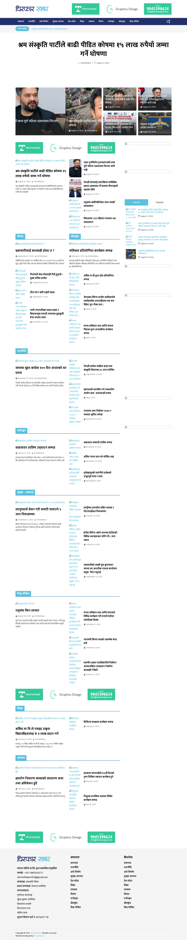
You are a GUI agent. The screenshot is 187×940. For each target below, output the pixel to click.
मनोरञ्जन (111, 21)
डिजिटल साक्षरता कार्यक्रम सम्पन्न (98, 722)
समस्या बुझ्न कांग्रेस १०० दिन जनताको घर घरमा (40, 370)
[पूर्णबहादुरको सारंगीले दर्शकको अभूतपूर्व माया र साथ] (75, 477)
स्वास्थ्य (91, 21)
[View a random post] (168, 21)
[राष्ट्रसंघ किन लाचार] (40, 604)
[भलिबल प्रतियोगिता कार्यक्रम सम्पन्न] (94, 244)
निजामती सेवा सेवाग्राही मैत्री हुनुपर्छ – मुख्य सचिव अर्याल (46, 276)
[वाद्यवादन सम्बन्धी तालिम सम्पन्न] (75, 444)
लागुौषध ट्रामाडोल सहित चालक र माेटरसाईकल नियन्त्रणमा (99, 509)
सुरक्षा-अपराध (58, 21)
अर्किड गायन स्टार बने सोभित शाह (99, 457)
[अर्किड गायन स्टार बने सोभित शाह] (75, 459)
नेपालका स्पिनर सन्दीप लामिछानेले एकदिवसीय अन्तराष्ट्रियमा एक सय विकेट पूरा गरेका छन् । (99, 301)
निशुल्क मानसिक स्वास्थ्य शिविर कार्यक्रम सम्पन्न (98, 798)
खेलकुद (122, 21)
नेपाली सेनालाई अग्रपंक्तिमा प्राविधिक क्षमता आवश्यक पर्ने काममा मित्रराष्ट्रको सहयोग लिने (65, 29)
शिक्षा (82, 21)
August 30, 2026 (147, 230)
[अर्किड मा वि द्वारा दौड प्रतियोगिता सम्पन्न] (75, 279)
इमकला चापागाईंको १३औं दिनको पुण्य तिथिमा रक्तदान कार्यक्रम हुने (99, 775)
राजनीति (31, 21)
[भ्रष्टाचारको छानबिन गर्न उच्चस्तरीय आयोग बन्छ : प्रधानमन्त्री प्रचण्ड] (75, 393)
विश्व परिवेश (134, 21)
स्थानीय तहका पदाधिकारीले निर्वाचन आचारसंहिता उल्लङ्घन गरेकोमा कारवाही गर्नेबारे (100, 666)
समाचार (21, 21)
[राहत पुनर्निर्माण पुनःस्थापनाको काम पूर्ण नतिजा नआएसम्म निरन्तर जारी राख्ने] (75, 168)
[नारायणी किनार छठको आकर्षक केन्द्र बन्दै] (75, 643)
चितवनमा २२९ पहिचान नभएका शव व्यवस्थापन (100, 220)
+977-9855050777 (34, 873)
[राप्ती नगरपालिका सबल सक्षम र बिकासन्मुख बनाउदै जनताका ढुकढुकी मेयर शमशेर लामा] (21, 316)
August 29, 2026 (147, 257)
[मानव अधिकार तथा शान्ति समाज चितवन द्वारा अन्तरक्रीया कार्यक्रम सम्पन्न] (75, 331)
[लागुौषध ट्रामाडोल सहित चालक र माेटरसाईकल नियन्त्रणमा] (75, 512)
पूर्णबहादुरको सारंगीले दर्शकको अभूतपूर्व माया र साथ (97, 474)
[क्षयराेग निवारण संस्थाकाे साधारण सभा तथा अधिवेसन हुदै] (40, 769)
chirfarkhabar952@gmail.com (32, 877)
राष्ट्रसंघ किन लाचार (27, 610)
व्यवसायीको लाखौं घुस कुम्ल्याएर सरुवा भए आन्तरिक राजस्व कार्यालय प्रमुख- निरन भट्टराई (100, 568)
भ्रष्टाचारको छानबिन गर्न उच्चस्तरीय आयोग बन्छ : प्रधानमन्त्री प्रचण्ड (99, 391)
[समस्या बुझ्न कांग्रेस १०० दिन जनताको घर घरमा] (40, 361)
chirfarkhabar (42, 130)
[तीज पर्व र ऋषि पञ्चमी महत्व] (21, 294)
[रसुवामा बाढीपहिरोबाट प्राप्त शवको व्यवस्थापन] (75, 206)
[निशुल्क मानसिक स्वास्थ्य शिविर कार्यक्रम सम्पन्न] (75, 800)
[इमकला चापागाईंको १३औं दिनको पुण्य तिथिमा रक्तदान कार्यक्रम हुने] (75, 777)
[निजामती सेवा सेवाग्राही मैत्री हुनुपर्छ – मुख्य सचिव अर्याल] (21, 278)
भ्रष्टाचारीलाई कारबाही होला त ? (34, 250)
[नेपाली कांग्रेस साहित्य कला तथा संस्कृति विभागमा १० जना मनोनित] (75, 370)
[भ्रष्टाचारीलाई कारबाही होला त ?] (40, 244)
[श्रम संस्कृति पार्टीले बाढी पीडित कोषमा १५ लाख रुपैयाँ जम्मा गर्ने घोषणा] (58, 89)
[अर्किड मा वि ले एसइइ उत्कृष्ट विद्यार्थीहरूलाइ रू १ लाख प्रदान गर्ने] (40, 720)
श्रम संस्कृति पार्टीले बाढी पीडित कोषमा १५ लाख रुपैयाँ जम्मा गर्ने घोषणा (93, 49)
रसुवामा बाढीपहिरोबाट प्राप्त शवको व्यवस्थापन (152, 126)
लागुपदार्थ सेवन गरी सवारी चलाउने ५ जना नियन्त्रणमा (38, 512)
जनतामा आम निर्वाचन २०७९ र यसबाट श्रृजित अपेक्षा (97, 413)
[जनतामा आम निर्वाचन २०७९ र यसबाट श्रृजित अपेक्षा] (75, 415)
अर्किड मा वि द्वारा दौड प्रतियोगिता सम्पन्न (99, 277)
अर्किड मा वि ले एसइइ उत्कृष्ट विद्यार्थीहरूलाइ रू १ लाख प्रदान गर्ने (36, 731)
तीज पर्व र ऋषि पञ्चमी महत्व (42, 292)
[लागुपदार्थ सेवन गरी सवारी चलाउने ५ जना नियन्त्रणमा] (40, 502)
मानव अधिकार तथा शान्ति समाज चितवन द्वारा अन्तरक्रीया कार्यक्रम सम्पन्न (98, 329)
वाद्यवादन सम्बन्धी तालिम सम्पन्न (98, 442)
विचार (101, 21)
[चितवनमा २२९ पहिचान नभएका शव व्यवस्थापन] (75, 222)
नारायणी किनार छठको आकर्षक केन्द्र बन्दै (100, 641)
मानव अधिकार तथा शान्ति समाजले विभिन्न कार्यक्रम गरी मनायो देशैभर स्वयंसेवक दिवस (99, 616)
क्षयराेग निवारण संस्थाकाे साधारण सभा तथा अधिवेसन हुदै (39, 781)
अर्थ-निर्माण (43, 21)
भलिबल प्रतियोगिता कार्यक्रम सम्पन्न (90, 250)
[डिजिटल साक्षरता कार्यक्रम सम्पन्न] (75, 724)
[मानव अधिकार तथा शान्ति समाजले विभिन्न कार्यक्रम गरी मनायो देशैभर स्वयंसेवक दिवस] (75, 618)
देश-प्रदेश (72, 21)
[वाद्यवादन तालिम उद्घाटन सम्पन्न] (40, 441)
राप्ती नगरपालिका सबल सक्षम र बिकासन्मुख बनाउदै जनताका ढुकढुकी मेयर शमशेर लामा (47, 313)
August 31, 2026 (147, 216)
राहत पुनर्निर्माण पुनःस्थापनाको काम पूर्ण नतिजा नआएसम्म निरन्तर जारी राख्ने (153, 99)
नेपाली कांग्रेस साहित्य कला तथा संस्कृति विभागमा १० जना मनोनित (99, 368)
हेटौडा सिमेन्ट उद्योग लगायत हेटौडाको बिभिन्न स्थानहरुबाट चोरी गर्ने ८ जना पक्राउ (100, 536)
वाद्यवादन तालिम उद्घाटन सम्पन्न (35, 447)
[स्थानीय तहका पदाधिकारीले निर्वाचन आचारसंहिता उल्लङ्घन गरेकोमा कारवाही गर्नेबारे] (75, 668)
